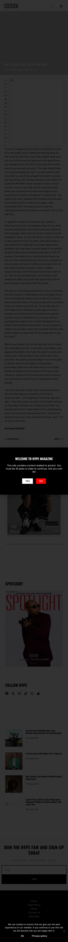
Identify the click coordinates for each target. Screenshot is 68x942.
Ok (22, 936)
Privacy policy (39, 936)
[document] (34, 471)
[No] (64, 931)
